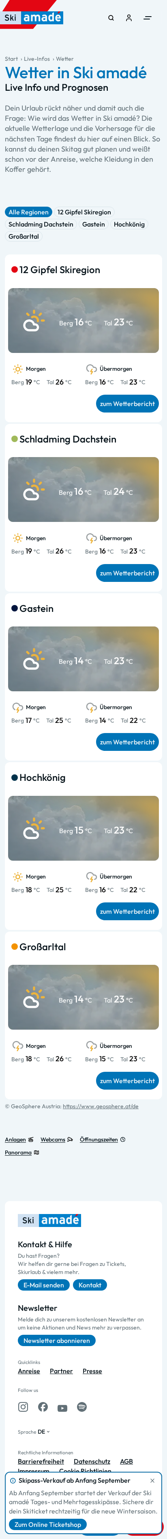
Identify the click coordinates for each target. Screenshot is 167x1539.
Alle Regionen (29, 212)
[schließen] (152, 1481)
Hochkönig (129, 224)
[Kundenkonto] (129, 18)
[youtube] (62, 1407)
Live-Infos (37, 58)
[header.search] (111, 18)
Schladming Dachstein (41, 224)
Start (11, 58)
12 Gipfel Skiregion (84, 212)
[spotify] (82, 1407)
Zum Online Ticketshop (48, 1524)
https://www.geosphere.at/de (101, 1106)
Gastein (93, 224)
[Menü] (147, 18)
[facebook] (43, 1407)
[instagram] (23, 1407)
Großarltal (24, 236)
